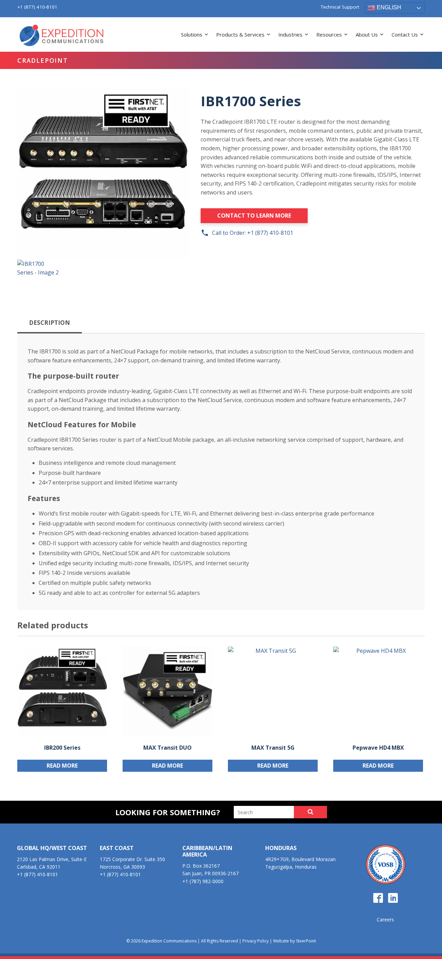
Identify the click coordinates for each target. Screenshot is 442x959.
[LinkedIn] (393, 898)
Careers (385, 919)
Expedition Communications (62, 35)
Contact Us (405, 34)
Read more (62, 765)
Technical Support (340, 7)
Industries (290, 34)
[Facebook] (378, 898)
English (388, 7)
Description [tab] (49, 323)
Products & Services (240, 34)
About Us (367, 34)
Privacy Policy (255, 941)
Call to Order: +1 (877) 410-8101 (247, 233)
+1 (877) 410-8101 (37, 7)
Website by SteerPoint (294, 941)
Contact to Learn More (254, 215)
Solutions (191, 34)
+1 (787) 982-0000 (202, 881)
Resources (329, 34)
